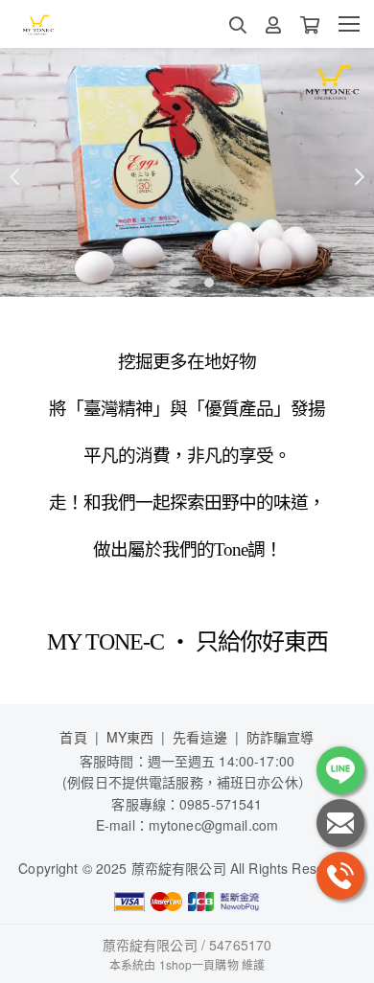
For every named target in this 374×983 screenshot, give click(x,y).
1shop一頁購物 (199, 964)
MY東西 (130, 736)
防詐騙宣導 (280, 736)
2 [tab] (187, 281)
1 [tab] (169, 281)
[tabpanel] (187, 172)
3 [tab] (204, 281)
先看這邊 (200, 736)
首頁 (72, 736)
